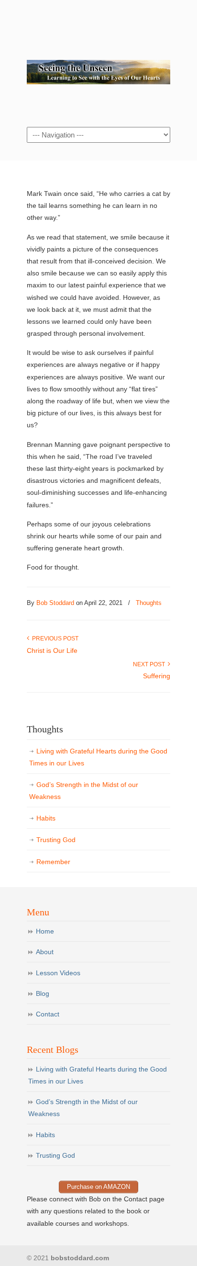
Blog (42, 993)
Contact (47, 1014)
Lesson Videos (58, 973)
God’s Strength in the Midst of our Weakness (83, 790)
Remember (53, 862)
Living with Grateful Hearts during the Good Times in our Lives (98, 757)
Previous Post (53, 638)
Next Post (150, 664)
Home (45, 931)
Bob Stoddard (98, 63)
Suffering (156, 676)
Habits (45, 818)
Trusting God (56, 840)
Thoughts (149, 602)
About (45, 952)
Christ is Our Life (52, 650)
